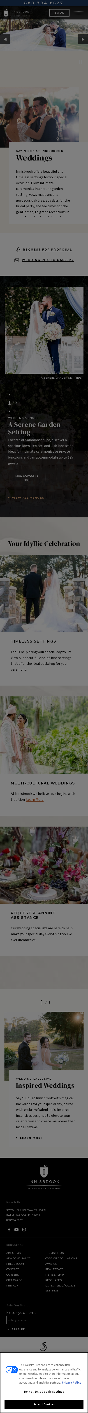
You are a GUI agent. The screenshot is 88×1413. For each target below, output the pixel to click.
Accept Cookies (44, 1404)
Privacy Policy (71, 1383)
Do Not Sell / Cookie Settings (44, 1392)
